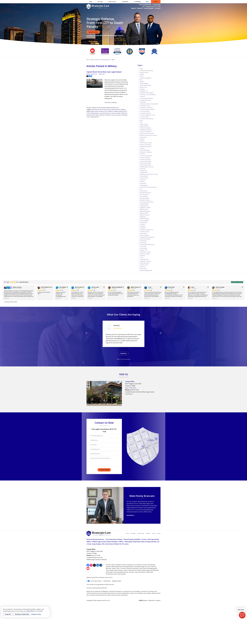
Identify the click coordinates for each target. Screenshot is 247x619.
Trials (141, 257)
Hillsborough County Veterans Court (97, 111)
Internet (142, 181)
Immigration (143, 170)
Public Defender (144, 235)
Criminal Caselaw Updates (147, 109)
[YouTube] (88, 568)
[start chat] (242, 615)
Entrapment (143, 137)
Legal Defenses (144, 205)
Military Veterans (97, 107)
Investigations (144, 185)
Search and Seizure (145, 239)
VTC (98, 117)
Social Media (143, 248)
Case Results (125, 1)
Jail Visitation (143, 191)
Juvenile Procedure (145, 200)
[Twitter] (94, 565)
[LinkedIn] (97, 565)
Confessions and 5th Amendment (149, 104)
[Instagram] (91, 565)
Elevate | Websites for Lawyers (149, 600)
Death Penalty (144, 124)
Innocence (143, 180)
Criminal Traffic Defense (146, 118)
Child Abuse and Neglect (147, 93)
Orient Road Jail (144, 220)
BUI (141, 80)
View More (123, 353)
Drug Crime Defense (145, 131)
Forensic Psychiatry (145, 159)
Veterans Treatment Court (107, 115)
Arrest (142, 76)
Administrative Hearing (146, 70)
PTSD (88, 113)
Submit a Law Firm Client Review (123, 359)
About (158, 533)
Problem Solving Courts (112, 107)
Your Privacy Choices (96, 581)
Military (110, 111)
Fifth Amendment (145, 150)
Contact (156, 1)
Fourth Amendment (145, 163)
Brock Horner (95, 109)
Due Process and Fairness (147, 133)
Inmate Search (144, 178)
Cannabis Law (144, 91)
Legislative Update (145, 207)
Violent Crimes (144, 265)
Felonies (142, 148)
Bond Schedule (144, 83)
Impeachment (144, 172)
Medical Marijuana (145, 211)
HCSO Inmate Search (145, 165)
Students (142, 255)
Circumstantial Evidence (146, 98)
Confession (143, 102)
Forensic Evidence (145, 157)
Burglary (142, 89)
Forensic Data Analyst (146, 155)
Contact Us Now (93, 32)
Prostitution (143, 233)
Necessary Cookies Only (22, 614)
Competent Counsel (145, 100)
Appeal (142, 74)
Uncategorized (144, 259)
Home (90, 1)
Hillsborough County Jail (146, 167)
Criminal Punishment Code (147, 115)
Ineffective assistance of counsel (149, 174)
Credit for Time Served (146, 107)
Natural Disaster (144, 218)
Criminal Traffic (144, 117)
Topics (139, 65)
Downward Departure (146, 130)
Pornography (143, 222)
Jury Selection (144, 196)
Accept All (8, 614)
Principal (142, 224)
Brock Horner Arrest (106, 109)
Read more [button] (6, 298)
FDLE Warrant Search (146, 143)
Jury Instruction (144, 194)
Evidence (142, 139)
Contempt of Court (145, 105)
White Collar (143, 268)
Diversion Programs (145, 128)
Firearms (142, 154)
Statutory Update (145, 254)
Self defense (143, 241)
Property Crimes (144, 231)
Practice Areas (112, 1)
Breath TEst (143, 87)
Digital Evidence (144, 126)
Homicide (142, 168)
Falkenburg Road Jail (145, 146)
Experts (142, 141)
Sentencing (143, 242)
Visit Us (123, 374)
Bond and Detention (145, 85)
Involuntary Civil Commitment (148, 187)
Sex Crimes (143, 246)
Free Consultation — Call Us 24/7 (149, 4)
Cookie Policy (107, 581)
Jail (141, 189)
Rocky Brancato (94, 113)
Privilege (142, 226)
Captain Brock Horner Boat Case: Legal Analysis (104, 72)
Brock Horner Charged (118, 109)
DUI (141, 122)
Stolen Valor (95, 115)
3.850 (141, 68)
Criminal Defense (144, 111)
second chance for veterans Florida (110, 113)
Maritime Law (144, 209)
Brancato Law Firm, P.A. (103, 600)
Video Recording (144, 263)
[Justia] (100, 565)
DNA (141, 120)
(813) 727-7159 (155, 6)
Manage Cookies (116, 581)
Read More (130, 515)
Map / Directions (130, 388)
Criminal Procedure (145, 113)
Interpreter (143, 183)
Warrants (142, 266)
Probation (143, 228)
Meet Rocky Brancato (142, 496)
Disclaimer (133, 533)
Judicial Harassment (145, 192)
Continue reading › (111, 102)
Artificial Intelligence (145, 78)
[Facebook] (88, 565)
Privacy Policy (140, 533)
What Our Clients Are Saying (123, 314)
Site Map (148, 533)
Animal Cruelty (144, 72)
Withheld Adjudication (146, 270)
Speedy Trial (143, 250)
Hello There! (241, 609)
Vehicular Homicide (145, 261)
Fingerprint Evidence (146, 152)
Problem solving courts (120, 111)
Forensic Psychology (145, 161)
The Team (100, 1)
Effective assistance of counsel (148, 135)
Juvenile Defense (144, 198)
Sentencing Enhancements (147, 244)
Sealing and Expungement (147, 237)
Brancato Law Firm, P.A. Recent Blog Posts (100, 59)
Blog (147, 1)
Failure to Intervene (145, 144)
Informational (144, 176)
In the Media (137, 1)
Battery (142, 81)
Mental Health (144, 213)
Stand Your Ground (145, 252)
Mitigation (143, 217)
